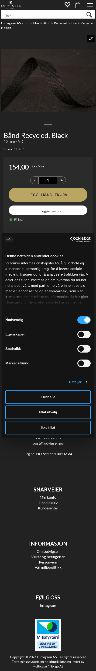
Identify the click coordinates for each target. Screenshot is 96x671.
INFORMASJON (48, 543)
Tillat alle (48, 397)
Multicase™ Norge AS (48, 666)
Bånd (46, 23)
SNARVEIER (48, 489)
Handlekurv (48, 502)
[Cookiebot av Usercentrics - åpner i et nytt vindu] (70, 239)
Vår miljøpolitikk (48, 567)
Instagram (48, 605)
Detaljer (75, 382)
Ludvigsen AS (11, 23)
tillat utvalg (48, 412)
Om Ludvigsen (48, 551)
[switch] (84, 334)
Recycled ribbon (65, 23)
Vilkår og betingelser (48, 556)
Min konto (48, 497)
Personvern (48, 562)
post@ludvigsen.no (48, 443)
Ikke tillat (48, 427)
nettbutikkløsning (58, 662)
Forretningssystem (26, 662)
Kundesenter (48, 508)
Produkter (31, 23)
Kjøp (48, 195)
